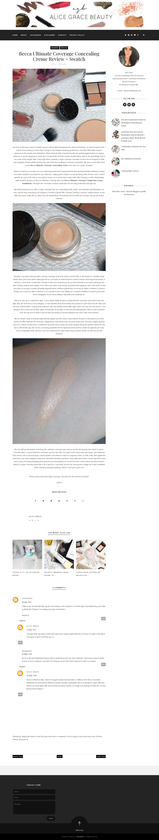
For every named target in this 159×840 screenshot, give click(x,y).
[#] (125, 104)
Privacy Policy (77, 35)
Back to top (79, 830)
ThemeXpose (80, 836)
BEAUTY (54, 48)
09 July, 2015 (27, 602)
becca (64, 48)
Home (15, 35)
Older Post (101, 756)
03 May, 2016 (32, 675)
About (24, 35)
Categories (35, 35)
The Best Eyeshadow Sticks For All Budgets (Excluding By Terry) (133, 123)
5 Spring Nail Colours (130, 171)
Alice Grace (35, 516)
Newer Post (17, 756)
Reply (103, 618)
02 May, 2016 (27, 654)
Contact (62, 35)
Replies (22, 621)
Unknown (27, 598)
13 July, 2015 (31, 630)
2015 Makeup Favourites (131, 159)
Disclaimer (49, 35)
